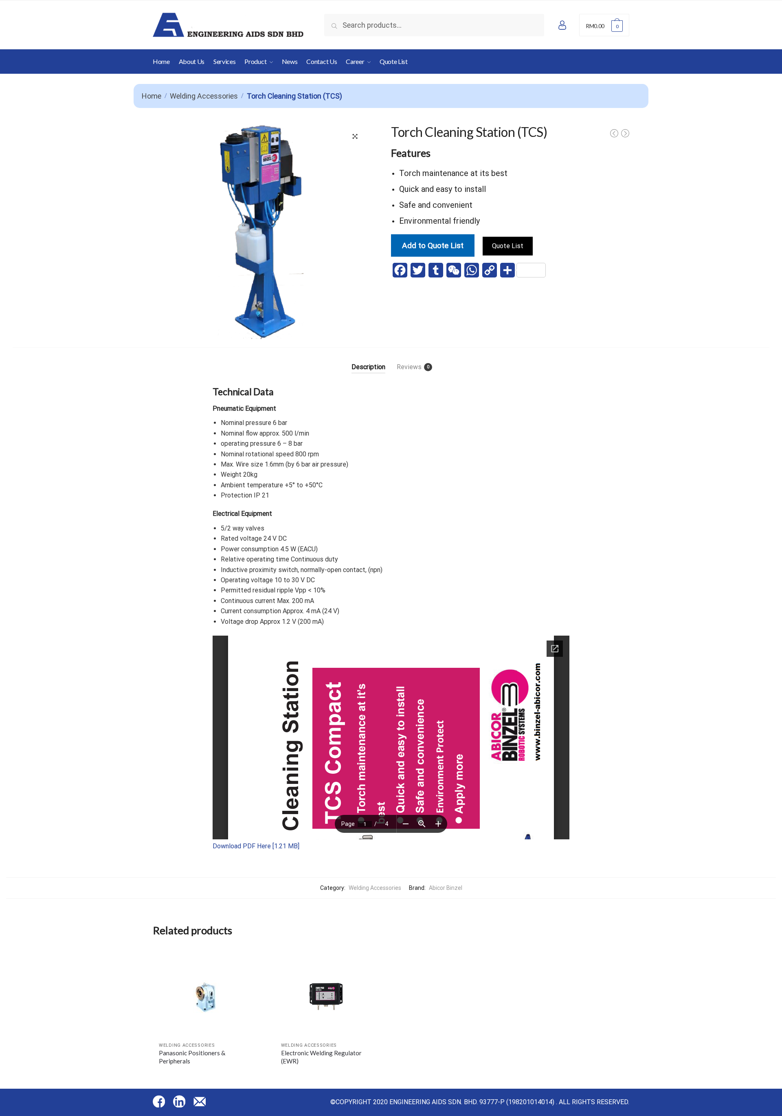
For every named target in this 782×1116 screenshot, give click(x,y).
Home (151, 96)
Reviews (409, 367)
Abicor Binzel (445, 888)
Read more (207, 1077)
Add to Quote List (432, 245)
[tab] (368, 360)
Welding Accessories (204, 96)
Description (368, 367)
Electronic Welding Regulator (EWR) (321, 1057)
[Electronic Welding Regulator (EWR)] (330, 995)
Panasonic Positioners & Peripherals (192, 1057)
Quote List (507, 246)
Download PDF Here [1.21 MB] (256, 846)
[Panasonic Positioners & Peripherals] (208, 995)
